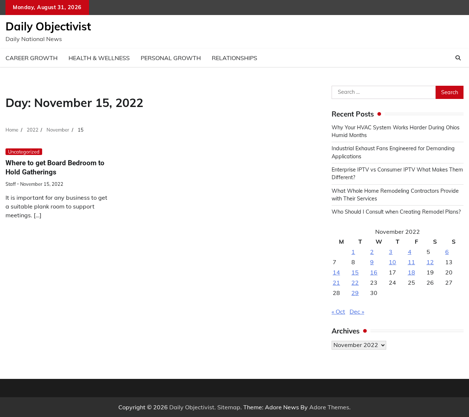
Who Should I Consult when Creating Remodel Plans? (396, 211)
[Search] (458, 57)
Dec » (357, 311)
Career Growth (31, 58)
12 (430, 262)
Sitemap (228, 407)
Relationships (234, 58)
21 (336, 282)
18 (411, 272)
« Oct (338, 311)
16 (373, 272)
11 (411, 262)
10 (392, 262)
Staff (10, 184)
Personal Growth (171, 58)
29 (355, 292)
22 (355, 282)
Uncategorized (24, 152)
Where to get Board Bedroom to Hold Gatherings (54, 167)
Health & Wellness (99, 58)
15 (355, 272)
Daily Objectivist (48, 26)
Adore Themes (329, 407)
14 (336, 272)
